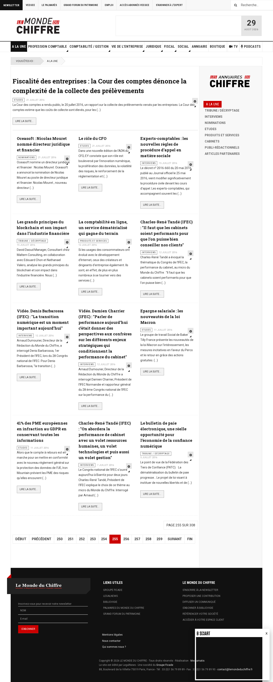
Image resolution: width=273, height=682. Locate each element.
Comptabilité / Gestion (89, 47)
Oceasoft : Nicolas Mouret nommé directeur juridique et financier (43, 144)
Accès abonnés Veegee (134, 5)
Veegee (30, 5)
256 (126, 539)
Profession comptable (47, 47)
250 (59, 539)
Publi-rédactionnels (222, 147)
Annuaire (199, 47)
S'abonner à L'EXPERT (169, 5)
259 (159, 539)
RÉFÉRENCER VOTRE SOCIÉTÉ (200, 613)
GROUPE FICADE (112, 590)
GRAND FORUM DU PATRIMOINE (121, 613)
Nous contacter (111, 640)
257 (137, 539)
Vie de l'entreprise (127, 47)
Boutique (217, 47)
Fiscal (169, 47)
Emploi (109, 5)
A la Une (19, 47)
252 (82, 539)
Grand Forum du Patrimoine (81, 5)
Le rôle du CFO (92, 138)
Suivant (175, 539)
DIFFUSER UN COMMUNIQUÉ (199, 601)
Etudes (210, 129)
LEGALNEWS (110, 595)
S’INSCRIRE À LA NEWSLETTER (200, 590)
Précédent (41, 539)
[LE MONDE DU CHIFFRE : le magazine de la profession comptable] (54, 25)
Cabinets (212, 141)
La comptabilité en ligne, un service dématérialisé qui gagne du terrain (102, 227)
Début (20, 539)
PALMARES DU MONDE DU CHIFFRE (123, 607)
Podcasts (252, 47)
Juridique (153, 47)
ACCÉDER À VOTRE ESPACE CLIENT (203, 619)
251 (71, 539)
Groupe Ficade (164, 664)
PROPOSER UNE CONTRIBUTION (201, 595)
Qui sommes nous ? (114, 646)
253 (93, 539)
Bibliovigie (110, 601)
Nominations (215, 123)
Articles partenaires (222, 153)
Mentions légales (112, 634)
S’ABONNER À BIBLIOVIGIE (198, 607)
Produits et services (222, 135)
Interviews (213, 116)
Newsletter (11, 5)
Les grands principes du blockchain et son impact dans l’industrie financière (43, 227)
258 (148, 539)
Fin (189, 539)
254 (104, 539)
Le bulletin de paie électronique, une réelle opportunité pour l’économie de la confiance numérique (166, 435)
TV (236, 47)
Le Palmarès (49, 5)
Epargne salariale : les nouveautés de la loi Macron (161, 316)
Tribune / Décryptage (222, 110)
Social (183, 47)
